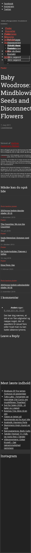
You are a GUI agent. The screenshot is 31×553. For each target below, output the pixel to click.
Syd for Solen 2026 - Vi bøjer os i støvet (15, 406)
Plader (7, 34)
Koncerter (9, 36)
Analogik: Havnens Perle (15, 422)
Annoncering (14, 42)
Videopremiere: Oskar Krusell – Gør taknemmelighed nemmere (14, 443)
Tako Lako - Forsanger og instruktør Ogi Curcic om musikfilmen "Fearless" (16, 399)
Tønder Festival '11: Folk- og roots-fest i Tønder (16, 435)
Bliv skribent (14, 51)
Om (5, 42)
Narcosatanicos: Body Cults (17, 430)
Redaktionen (13, 45)
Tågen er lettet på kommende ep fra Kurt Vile (17, 418)
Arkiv (7, 56)
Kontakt (11, 54)
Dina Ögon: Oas (8, 265)
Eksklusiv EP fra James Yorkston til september (15, 392)
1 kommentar (6, 127)
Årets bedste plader (9, 206)
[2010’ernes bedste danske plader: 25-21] (7, 203)
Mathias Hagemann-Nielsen (10, 144)
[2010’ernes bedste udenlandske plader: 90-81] (7, 277)
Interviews (10, 34)
